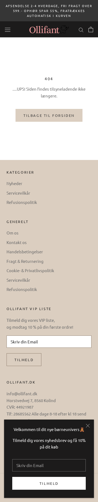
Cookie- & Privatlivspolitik (30, 270)
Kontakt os (17, 242)
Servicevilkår (18, 192)
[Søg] (81, 29)
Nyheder (14, 183)
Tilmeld (49, 483)
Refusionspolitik (22, 202)
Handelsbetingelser (25, 251)
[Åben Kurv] (90, 29)
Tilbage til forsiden (49, 115)
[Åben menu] (7, 29)
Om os (13, 232)
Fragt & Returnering (25, 261)
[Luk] (88, 426)
